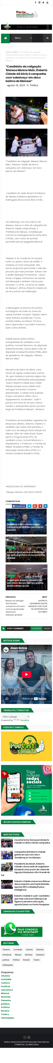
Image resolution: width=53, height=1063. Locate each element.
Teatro (36, 960)
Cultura (11, 548)
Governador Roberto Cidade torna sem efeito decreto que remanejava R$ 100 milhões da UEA (25, 583)
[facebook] (35, 2)
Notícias (28, 954)
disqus (47, 628)
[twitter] (43, 2)
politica (6, 960)
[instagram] (39, 2)
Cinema (6, 949)
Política (15, 52)
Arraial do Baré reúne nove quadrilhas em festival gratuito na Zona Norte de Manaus (26, 555)
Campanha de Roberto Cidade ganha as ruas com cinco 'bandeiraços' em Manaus (29, 854)
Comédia (18, 949)
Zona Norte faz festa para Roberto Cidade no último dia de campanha (32, 841)
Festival (39, 949)
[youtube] (47, 2)
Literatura (7, 954)
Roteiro (26, 960)
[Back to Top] (28, 1037)
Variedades (8, 965)
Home (8, 52)
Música (18, 954)
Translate (24, 720)
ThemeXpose (43, 1042)
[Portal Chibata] (24, 1037)
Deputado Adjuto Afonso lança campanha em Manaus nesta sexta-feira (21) (25, 527)
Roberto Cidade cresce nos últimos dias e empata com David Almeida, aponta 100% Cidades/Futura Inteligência (32, 885)
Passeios (40, 954)
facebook (36, 628)
